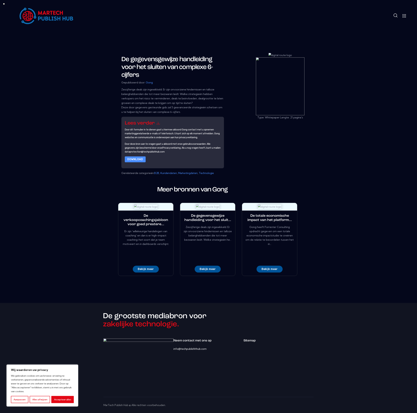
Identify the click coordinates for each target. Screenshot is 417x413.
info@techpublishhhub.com (190, 348)
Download (135, 159)
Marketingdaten (188, 173)
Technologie (206, 173)
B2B (156, 173)
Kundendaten (168, 173)
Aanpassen (20, 399)
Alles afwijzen (39, 399)
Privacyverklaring (171, 148)
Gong (149, 82)
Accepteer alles (62, 399)
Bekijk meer (146, 269)
